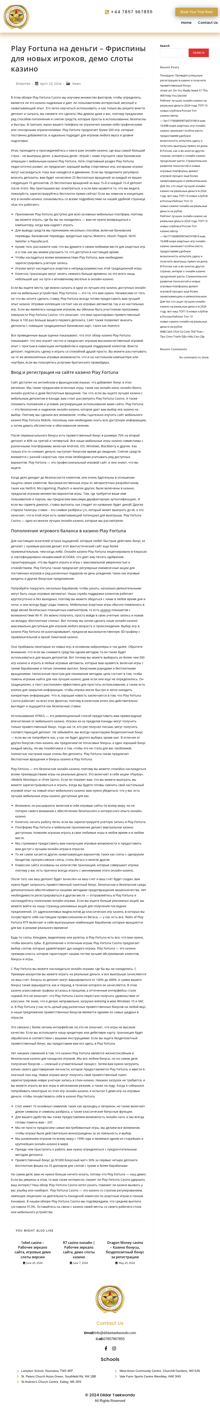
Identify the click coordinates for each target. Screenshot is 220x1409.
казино (105, 610)
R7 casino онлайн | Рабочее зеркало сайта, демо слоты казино (79, 1249)
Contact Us (208, 23)
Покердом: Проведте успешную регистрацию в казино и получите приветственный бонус (183, 80)
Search (165, 46)
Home (186, 23)
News (76, 84)
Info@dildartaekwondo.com (115, 1333)
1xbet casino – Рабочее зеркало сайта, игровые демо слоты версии (33, 1249)
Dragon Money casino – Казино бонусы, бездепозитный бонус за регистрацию (125, 1249)
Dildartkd (23, 84)
